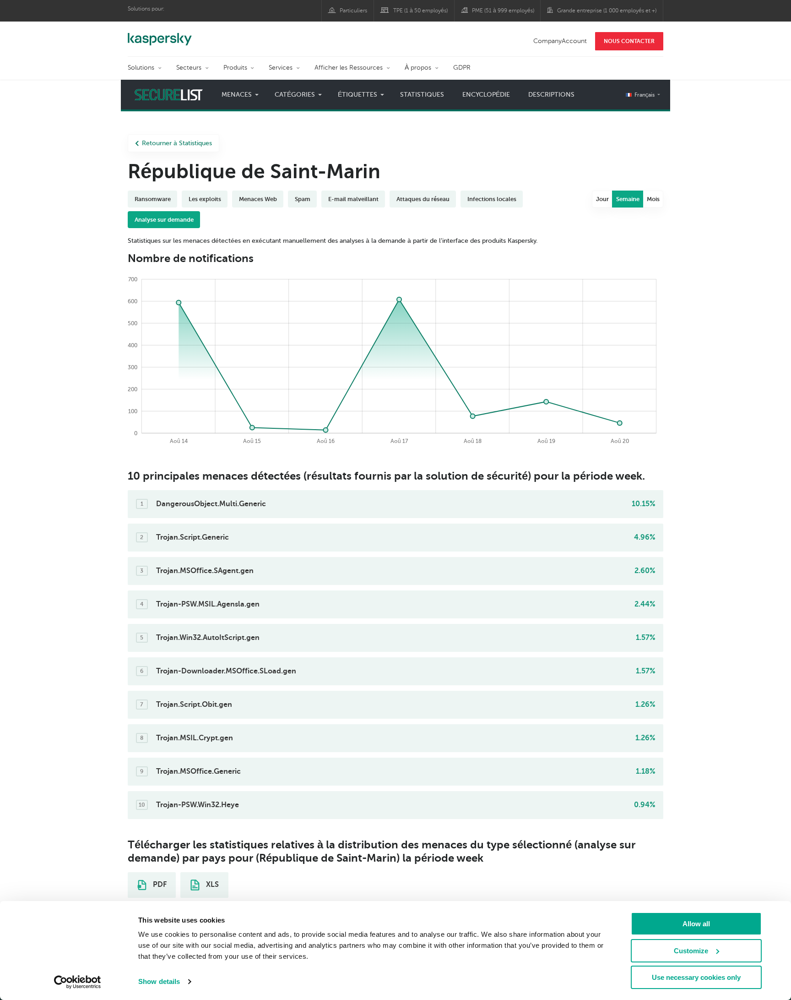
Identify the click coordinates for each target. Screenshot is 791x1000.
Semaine (627, 199)
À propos (418, 67)
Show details (159, 981)
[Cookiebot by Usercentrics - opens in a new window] (78, 982)
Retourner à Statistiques (177, 143)
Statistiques (422, 94)
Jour (602, 199)
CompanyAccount (560, 41)
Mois (653, 199)
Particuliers (353, 10)
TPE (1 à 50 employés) (420, 10)
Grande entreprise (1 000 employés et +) (606, 10)
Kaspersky (160, 34)
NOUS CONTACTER (629, 41)
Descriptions (551, 94)
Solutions (141, 67)
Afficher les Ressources (348, 67)
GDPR (462, 67)
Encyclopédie (486, 94)
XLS (211, 884)
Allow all (696, 924)
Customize (691, 951)
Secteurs (188, 67)
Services (281, 67)
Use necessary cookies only (696, 977)
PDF (159, 884)
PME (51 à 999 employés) (503, 10)
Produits (235, 67)
